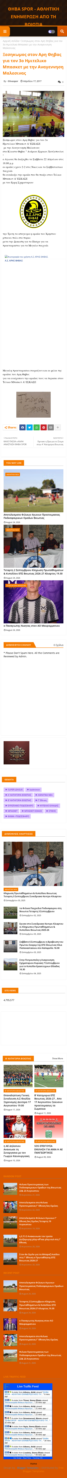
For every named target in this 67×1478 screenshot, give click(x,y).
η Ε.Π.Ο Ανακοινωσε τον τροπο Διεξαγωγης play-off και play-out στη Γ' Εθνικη (40, 1239)
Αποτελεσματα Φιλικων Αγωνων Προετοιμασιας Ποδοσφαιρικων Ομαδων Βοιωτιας (32, 516)
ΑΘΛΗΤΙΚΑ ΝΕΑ (45, 795)
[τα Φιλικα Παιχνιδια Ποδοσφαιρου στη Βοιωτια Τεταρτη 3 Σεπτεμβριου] (10, 913)
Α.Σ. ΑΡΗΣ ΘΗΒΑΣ (14, 261)
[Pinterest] (44, 427)
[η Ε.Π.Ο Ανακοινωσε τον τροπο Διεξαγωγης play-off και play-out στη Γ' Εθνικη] (10, 1241)
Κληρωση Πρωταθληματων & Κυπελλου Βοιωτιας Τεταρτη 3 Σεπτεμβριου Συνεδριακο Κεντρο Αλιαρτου (32, 895)
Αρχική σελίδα (11, 41)
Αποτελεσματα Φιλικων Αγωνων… (19, 1402)
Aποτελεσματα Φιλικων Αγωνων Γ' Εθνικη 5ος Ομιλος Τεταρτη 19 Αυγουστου (38, 1221)
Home (33, 1463)
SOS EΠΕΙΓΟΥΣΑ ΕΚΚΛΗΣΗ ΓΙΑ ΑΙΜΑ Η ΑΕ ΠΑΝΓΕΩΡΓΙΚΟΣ (48, 1149)
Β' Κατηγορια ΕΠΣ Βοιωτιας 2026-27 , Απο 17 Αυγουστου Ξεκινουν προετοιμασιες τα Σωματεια (48, 1102)
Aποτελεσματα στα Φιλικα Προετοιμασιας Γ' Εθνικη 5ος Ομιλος (38, 1204)
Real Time (27, 1458)
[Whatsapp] (37, 427)
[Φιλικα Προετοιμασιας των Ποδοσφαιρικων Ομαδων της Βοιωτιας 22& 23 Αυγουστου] (10, 1189)
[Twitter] (29, 427)
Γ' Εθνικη (42, 800)
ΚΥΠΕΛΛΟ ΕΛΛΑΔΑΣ (49, 805)
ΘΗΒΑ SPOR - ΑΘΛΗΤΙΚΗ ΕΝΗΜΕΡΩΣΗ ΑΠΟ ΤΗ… (26, 1393)
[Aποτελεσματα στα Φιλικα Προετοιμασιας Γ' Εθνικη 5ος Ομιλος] (10, 1207)
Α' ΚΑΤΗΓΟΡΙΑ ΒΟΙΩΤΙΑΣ (19, 795)
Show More (57, 1058)
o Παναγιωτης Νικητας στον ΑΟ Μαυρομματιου (32, 625)
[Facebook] (22, 427)
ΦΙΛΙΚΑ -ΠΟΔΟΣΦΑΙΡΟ (18, 816)
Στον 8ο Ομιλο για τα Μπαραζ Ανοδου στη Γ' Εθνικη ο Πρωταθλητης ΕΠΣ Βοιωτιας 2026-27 (39, 1257)
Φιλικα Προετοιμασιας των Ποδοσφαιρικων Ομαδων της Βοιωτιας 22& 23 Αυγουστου (40, 1187)
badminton (35, 789)
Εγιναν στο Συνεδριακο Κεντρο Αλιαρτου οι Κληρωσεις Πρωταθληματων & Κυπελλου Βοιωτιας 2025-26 (41, 926)
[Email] (51, 427)
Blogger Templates (28, 1467)
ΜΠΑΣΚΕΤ (13, 811)
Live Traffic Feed (28, 1386)
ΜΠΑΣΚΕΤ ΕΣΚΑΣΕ (33, 811)
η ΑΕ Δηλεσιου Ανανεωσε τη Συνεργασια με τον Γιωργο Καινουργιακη (17, 1151)
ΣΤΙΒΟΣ (52, 811)
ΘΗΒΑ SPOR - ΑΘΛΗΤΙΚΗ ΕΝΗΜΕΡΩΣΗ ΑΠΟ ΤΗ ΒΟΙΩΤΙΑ (33, 16)
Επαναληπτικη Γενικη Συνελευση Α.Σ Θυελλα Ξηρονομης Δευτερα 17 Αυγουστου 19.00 (17, 1100)
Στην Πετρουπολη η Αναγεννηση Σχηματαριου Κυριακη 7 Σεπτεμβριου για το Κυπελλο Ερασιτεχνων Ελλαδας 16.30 (39, 964)
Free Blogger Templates (43, 1469)
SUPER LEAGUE (15, 789)
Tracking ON (37, 1458)
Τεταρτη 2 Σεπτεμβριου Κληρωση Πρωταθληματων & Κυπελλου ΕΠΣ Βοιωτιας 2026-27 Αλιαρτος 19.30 (33, 571)
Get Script (17, 1458)
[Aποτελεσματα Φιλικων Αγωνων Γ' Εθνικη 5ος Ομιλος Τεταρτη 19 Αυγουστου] (10, 1222)
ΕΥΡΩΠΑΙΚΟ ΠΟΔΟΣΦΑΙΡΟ (20, 805)
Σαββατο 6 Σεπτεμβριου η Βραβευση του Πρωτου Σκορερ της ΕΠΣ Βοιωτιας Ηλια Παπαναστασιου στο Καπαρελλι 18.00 (41, 945)
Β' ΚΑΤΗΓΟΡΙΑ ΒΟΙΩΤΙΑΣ (19, 800)
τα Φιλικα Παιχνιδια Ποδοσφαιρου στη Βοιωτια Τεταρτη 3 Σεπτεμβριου (40, 910)
